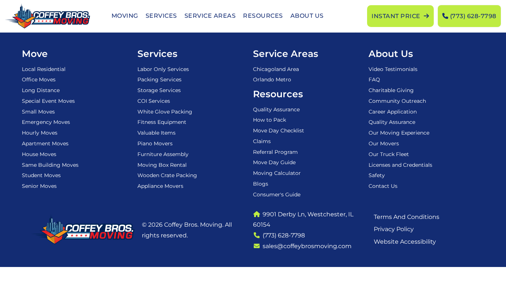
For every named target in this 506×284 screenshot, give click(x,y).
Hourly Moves (39, 132)
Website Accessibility (405, 241)
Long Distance (41, 90)
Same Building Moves (50, 165)
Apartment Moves (45, 143)
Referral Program (275, 152)
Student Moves (41, 175)
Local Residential (44, 69)
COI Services (153, 101)
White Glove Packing (164, 111)
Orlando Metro (272, 79)
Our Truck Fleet (389, 154)
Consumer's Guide (276, 194)
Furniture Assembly (163, 154)
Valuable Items (156, 132)
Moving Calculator (277, 173)
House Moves (39, 154)
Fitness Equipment (161, 122)
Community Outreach (397, 101)
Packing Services (159, 79)
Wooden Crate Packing (167, 175)
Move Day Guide (274, 162)
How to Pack (269, 119)
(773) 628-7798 (284, 235)
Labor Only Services (163, 69)
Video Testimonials (393, 69)
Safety (377, 175)
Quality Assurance (276, 109)
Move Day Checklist (278, 130)
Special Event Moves (48, 101)
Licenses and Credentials (400, 165)
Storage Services (159, 90)
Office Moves (39, 79)
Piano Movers (155, 143)
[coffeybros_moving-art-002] (47, 16)
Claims (262, 141)
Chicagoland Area (276, 69)
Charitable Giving (391, 90)
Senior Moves (39, 186)
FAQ (374, 79)
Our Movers (384, 143)
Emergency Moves (46, 122)
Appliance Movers (160, 186)
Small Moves (38, 111)
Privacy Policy (394, 229)
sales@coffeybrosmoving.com (307, 246)
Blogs (260, 183)
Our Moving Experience (399, 132)
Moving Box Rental (162, 165)
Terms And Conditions (406, 216)
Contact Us (383, 186)
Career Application (393, 111)
